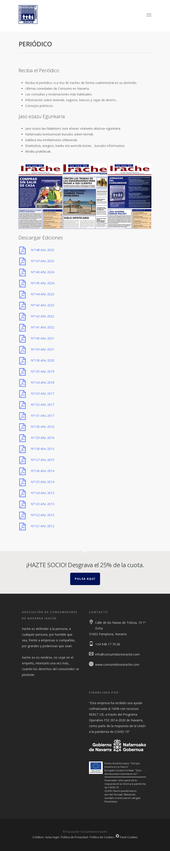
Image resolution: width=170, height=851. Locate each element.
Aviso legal (52, 837)
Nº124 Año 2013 (42, 493)
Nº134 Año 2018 (42, 382)
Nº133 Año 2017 (42, 393)
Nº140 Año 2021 (42, 338)
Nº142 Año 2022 (42, 316)
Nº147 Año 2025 (42, 261)
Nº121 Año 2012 (42, 526)
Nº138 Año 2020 (42, 360)
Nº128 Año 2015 (42, 449)
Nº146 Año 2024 (42, 272)
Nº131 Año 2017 (42, 415)
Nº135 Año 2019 (42, 371)
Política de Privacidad (74, 837)
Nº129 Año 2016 (42, 438)
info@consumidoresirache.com (117, 654)
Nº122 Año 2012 (42, 515)
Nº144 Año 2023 (42, 294)
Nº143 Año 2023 (42, 305)
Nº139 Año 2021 (42, 349)
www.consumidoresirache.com (117, 664)
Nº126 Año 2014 (42, 471)
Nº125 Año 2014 (42, 482)
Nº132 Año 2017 (42, 404)
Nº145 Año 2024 (42, 283)
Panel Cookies (128, 837)
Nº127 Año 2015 (42, 460)
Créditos (38, 837)
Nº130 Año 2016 (42, 427)
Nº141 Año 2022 (42, 327)
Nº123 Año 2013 (42, 504)
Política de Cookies (102, 837)
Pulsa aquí (85, 579)
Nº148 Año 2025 (42, 250)
